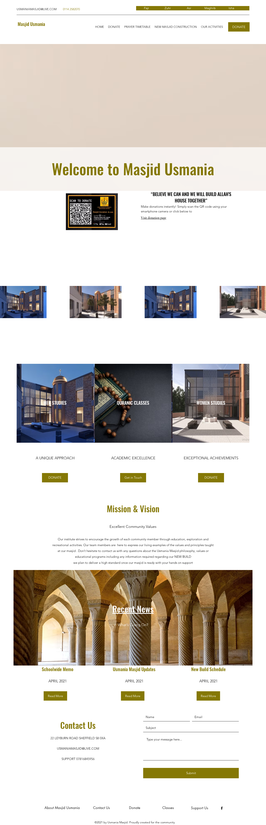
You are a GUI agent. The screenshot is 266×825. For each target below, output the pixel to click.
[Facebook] (222, 808)
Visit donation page (153, 218)
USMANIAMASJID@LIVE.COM (37, 9)
